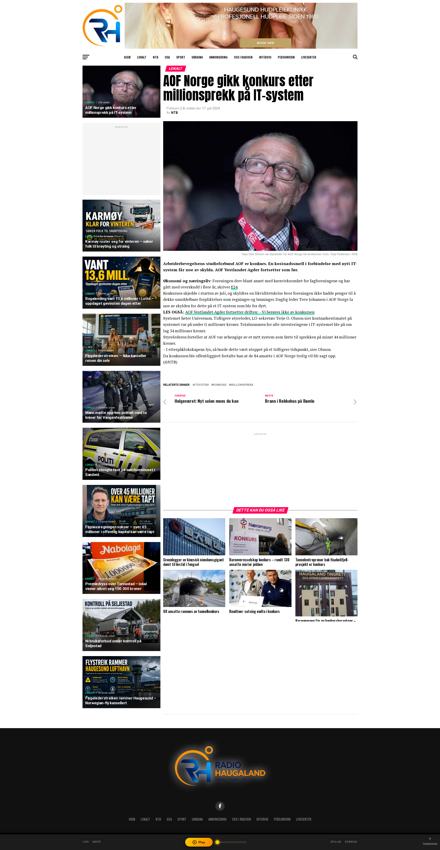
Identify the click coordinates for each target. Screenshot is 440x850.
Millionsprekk (242, 384)
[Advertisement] (121, 161)
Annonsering (218, 57)
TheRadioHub (430, 843)
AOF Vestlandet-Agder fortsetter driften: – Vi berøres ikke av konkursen (249, 312)
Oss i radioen (243, 57)
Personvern (286, 57)
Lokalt (141, 57)
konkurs (219, 384)
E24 (234, 287)
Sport (180, 57)
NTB (155, 57)
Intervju (265, 57)
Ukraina (197, 57)
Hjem (127, 57)
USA (167, 57)
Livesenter (308, 57)
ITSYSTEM (201, 384)
